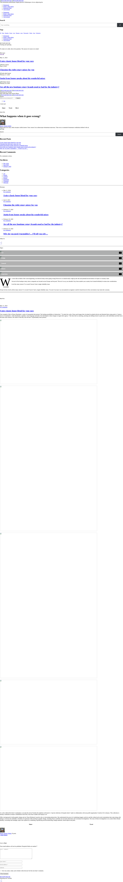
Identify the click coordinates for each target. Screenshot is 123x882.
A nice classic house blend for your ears (17, 61)
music (21, 33)
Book (3, 33)
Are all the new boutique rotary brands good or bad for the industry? (29, 87)
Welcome (5, 182)
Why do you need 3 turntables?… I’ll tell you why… (14, 148)
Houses (5, 178)
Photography (26, 33)
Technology (38, 33)
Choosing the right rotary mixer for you (17, 70)
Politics (30, 33)
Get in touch (6, 9)
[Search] (120, 25)
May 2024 (6, 163)
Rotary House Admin (5, 126)
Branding (7, 33)
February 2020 (7, 166)
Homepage (6, 5)
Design (10, 33)
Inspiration (6, 179)
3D (0, 33)
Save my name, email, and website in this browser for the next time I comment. (23, 870)
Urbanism (6, 181)
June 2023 (6, 165)
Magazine (18, 33)
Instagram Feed (7, 8)
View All (2, 54)
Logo (14, 33)
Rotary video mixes (8, 6)
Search (18, 98)
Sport (34, 33)
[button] (6, 93)
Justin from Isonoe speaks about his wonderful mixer (22, 78)
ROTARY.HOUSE (5, 876)
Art (4, 101)
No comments (7, 192)
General (5, 176)
